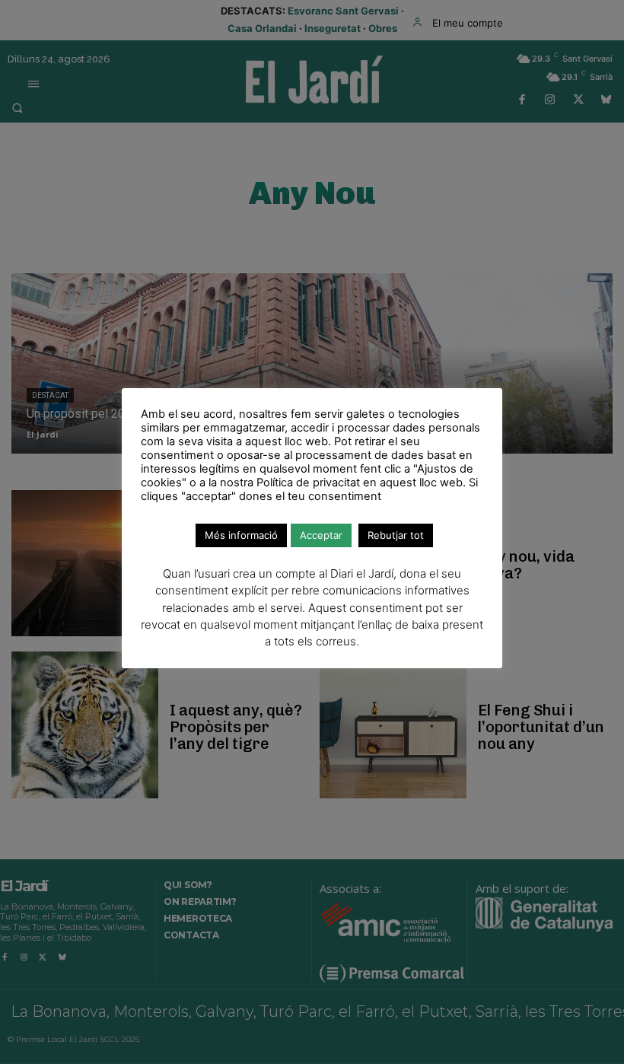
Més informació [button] (241, 535)
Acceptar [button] (321, 535)
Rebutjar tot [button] (396, 535)
